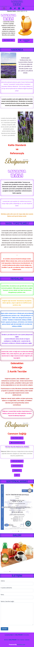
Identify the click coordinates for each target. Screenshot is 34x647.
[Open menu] (4, 8)
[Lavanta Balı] (17, 3)
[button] (8, 40)
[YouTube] (23, 8)
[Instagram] (19, 8)
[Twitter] (15, 8)
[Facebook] (10, 8)
